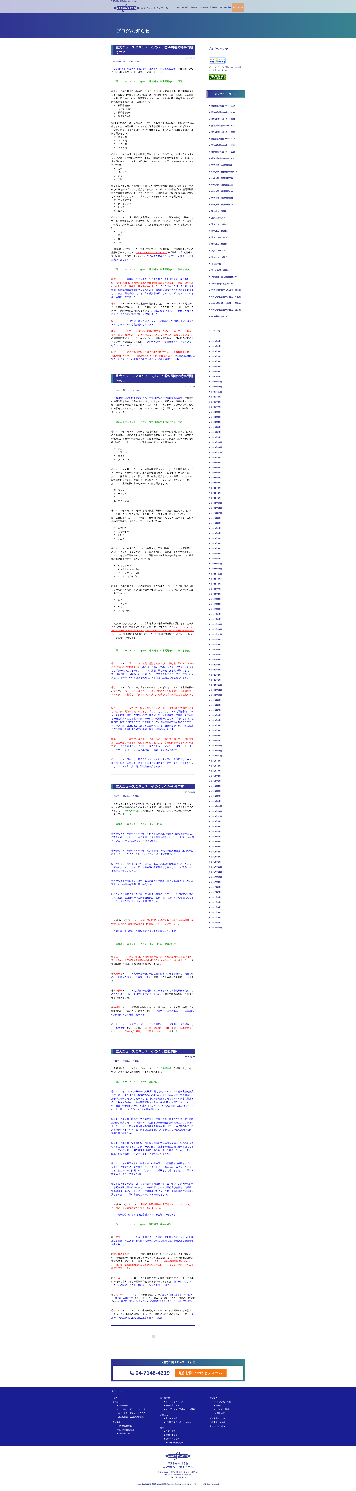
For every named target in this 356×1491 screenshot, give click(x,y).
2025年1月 (215, 437)
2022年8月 (215, 584)
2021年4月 (215, 665)
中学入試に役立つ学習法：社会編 (225, 310)
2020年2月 (215, 735)
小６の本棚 (215, 264)
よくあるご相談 (222, 1409)
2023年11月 (215, 508)
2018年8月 (215, 826)
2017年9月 (215, 882)
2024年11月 (215, 447)
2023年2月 (215, 553)
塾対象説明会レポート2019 (222, 145)
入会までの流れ (172, 1418)
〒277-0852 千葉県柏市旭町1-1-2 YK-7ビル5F (178, 1472)
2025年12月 (215, 382)
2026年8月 (215, 341)
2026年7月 (215, 346)
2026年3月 (215, 366)
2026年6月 (215, 351)
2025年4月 (215, 422)
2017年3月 (215, 912)
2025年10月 (215, 392)
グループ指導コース (174, 1402)
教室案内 (227, 7)
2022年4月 (215, 604)
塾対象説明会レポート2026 (222, 106)
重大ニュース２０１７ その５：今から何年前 (150, 786)
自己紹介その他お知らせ (221, 283)
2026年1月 (215, 377)
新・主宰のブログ (217, 1418)
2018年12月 (215, 806)
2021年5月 (215, 660)
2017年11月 (215, 872)
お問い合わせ (238, 7)
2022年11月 (215, 569)
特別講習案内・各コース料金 (178, 1422)
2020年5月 (215, 720)
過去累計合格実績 (126, 1430)
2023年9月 (215, 518)
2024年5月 (215, 478)
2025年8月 (215, 402)
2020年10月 (215, 695)
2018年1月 (215, 862)
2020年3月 (215, 730)
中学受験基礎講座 (175, 1443)
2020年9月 (215, 700)
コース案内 (203, 7)
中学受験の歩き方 (218, 316)
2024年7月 (215, 468)
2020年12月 (215, 685)
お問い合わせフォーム (203, 1373)
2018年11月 (215, 811)
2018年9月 (215, 821)
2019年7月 (215, 771)
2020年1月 (215, 740)
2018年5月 (215, 842)
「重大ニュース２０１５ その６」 (151, 252)
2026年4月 (215, 361)
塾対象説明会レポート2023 (222, 119)
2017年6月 (215, 897)
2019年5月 (215, 781)
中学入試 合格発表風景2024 (223, 171)
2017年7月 (215, 892)
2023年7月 (215, 528)
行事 (220, 7)
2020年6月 (215, 715)
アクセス (219, 1406)
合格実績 (194, 7)
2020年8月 (215, 705)
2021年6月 (215, 655)
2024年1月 (215, 498)
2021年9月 (215, 639)
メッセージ (123, 1406)
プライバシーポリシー (219, 1426)
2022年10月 (215, 574)
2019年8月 (215, 766)
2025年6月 (215, 412)
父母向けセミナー (173, 1439)
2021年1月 (215, 680)
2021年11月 (215, 629)
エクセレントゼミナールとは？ (131, 1409)
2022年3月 (215, 609)
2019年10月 (215, 756)
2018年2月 (215, 857)
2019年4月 (215, 786)
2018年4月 (215, 847)
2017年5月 (215, 902)
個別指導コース (172, 1406)
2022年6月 (215, 594)
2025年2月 (215, 432)
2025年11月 (215, 387)
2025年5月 (215, 417)
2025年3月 (215, 427)
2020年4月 (215, 725)
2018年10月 (215, 816)
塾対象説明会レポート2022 (222, 125)
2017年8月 (215, 887)
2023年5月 (215, 538)
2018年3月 (215, 852)
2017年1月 (215, 922)
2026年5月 (215, 356)
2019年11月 (215, 751)
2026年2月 (215, 371)
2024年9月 (215, 457)
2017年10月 (215, 877)
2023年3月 (215, 548)
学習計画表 (170, 1431)
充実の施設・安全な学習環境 (131, 1417)
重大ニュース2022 (218, 224)
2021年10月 (215, 634)
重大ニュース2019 (218, 244)
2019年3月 (215, 791)
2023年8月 (215, 523)
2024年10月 (215, 452)
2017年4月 (215, 907)
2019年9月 (215, 761)
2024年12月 (215, 442)
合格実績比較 (124, 1433)
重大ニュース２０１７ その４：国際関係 (146, 1051)
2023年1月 (215, 558)
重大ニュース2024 (218, 211)
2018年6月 (215, 837)
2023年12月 (215, 503)
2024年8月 (215, 463)
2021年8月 (215, 644)
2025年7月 (215, 407)
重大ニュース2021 (218, 231)
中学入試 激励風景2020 (221, 191)
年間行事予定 (171, 1435)
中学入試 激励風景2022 (221, 178)
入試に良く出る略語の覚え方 (223, 277)
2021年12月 (215, 624)
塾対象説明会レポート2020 (222, 139)
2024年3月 (215, 488)
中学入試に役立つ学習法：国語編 (225, 290)
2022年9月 (215, 579)
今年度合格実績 (125, 1426)
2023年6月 (215, 533)
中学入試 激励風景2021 (221, 185)
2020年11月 (215, 690)
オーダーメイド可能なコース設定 (180, 1409)
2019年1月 (215, 801)
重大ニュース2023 (218, 218)
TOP (178, 7)
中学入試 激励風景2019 (221, 198)
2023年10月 (215, 513)
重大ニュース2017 (131, 61)
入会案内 (213, 7)
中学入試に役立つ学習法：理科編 (225, 303)
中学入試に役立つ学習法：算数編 (225, 297)
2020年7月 (215, 710)
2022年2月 (215, 614)
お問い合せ (220, 1413)
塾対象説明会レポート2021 (222, 132)
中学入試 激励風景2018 (221, 204)
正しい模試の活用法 (219, 270)
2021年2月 (215, 675)
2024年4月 (215, 483)
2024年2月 (215, 493)
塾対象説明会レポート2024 (222, 112)
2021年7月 (215, 650)
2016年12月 (215, 927)
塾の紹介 (185, 7)
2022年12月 (215, 564)
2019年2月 (215, 796)
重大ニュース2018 (218, 250)
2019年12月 (215, 745)
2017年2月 (215, 917)
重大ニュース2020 (218, 237)
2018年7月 (215, 831)
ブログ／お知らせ (223, 1402)
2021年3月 (215, 670)
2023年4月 (215, 543)
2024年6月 (215, 472)
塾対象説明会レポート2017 (222, 158)
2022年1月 (215, 619)
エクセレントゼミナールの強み (131, 1413)
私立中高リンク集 (217, 1422)
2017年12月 (215, 867)
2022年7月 (215, 589)
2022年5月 (215, 599)
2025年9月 (215, 397)
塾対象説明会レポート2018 (222, 152)
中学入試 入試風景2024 (221, 165)
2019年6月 (215, 776)
